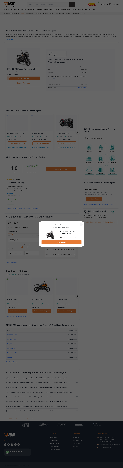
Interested (61, 242)
